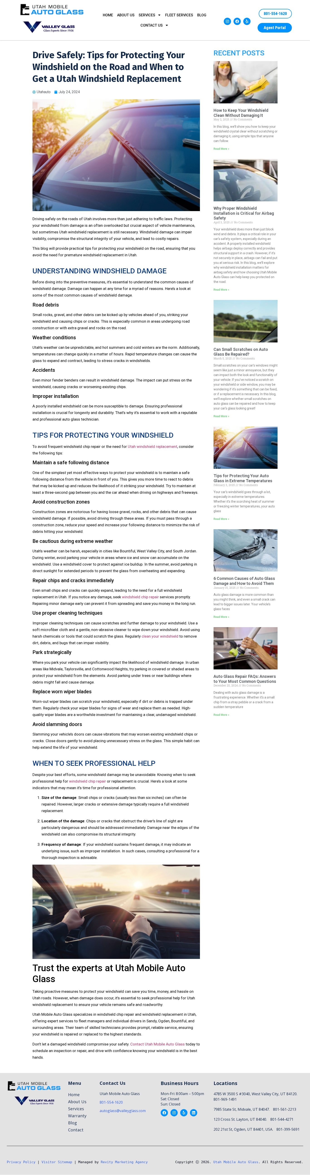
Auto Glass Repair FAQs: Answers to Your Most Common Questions (245, 679)
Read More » (221, 148)
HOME (108, 15)
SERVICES (147, 15)
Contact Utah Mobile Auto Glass (157, 1044)
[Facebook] (237, 21)
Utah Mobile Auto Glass (235, 1162)
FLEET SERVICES (179, 15)
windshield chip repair (140, 597)
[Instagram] (227, 21)
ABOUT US (126, 15)
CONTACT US (151, 25)
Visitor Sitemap (57, 1162)
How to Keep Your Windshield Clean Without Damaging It (241, 113)
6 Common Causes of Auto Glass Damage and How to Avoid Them (244, 581)
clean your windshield (160, 636)
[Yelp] (247, 21)
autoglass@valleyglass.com (123, 1110)
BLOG (201, 15)
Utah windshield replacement (152, 446)
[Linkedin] (193, 1112)
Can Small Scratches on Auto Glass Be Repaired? (241, 352)
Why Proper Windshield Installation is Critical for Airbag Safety (244, 213)
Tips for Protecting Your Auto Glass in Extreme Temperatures (243, 478)
